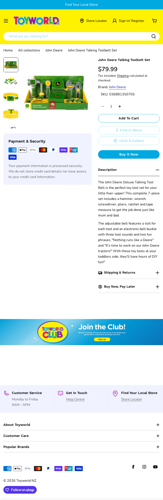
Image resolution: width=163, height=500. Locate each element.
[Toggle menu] (5, 20)
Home (8, 50)
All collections (29, 50)
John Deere (54, 50)
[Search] (153, 36)
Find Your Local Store (81, 4)
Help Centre (75, 399)
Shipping (123, 75)
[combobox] (81, 36)
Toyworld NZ (26, 480)
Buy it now (128, 154)
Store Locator (131, 399)
